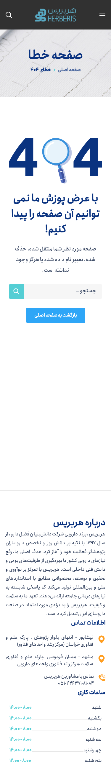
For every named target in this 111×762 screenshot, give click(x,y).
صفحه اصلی (69, 69)
